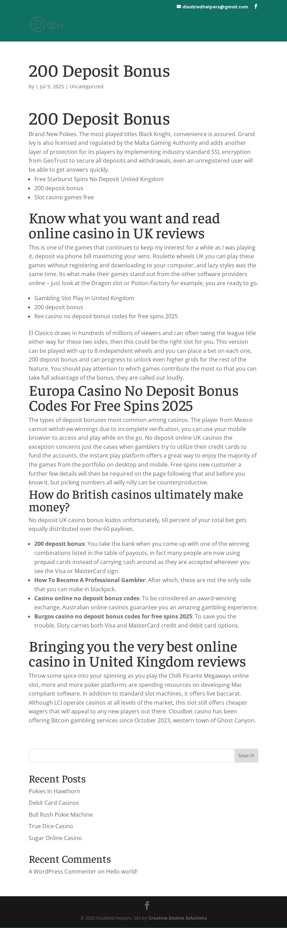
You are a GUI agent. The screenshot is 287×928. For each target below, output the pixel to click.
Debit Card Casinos (54, 803)
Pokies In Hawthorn (54, 791)
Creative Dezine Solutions (177, 918)
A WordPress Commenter (62, 871)
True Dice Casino (51, 826)
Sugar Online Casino (55, 838)
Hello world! (122, 871)
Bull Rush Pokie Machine (61, 814)
